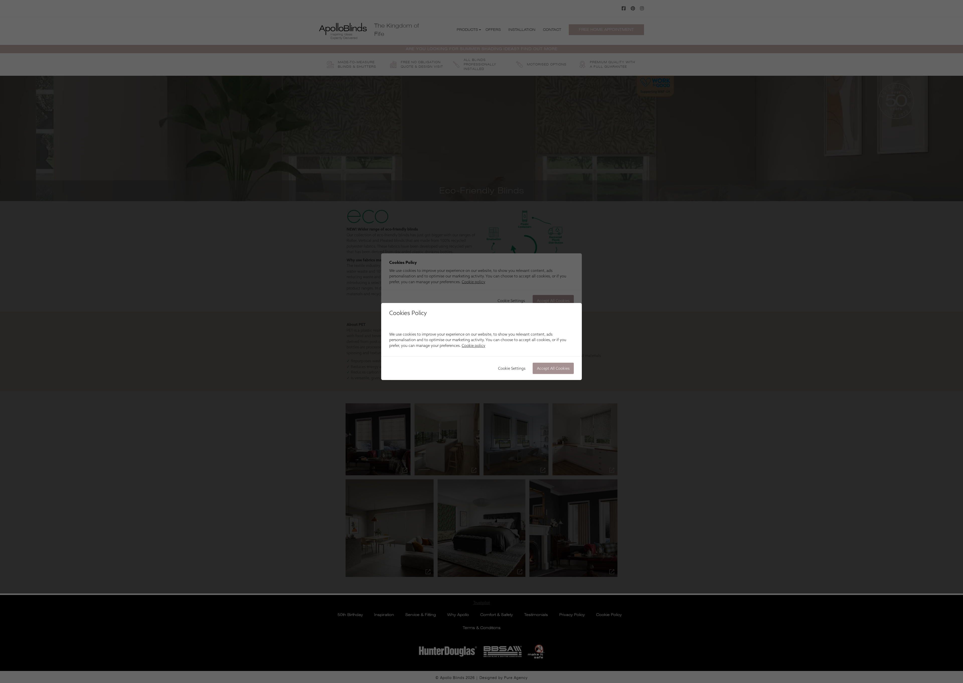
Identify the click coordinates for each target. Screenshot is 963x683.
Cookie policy (473, 345)
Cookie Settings (511, 368)
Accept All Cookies (553, 368)
